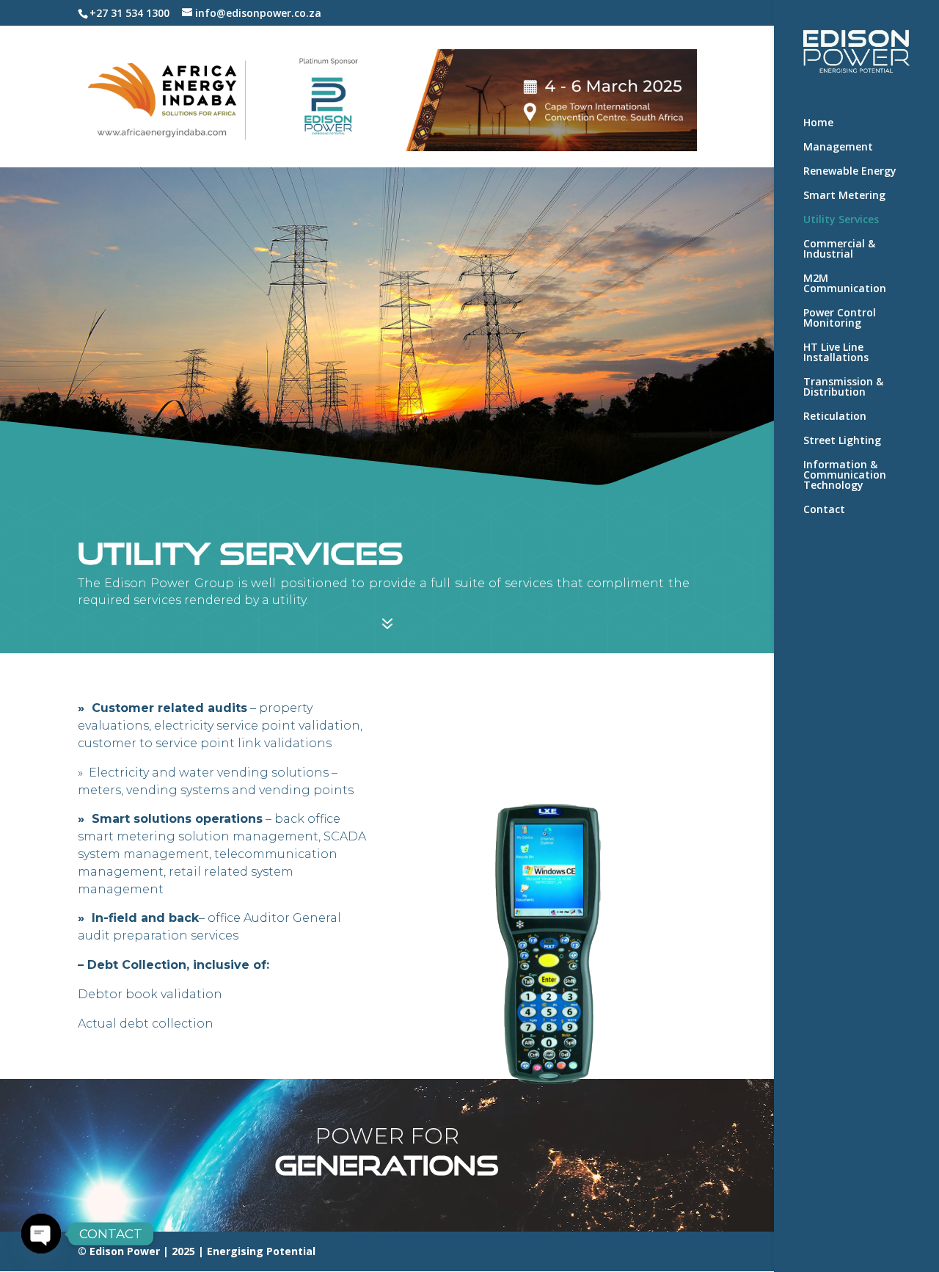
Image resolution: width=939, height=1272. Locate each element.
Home (818, 123)
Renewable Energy (849, 172)
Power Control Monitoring (839, 319)
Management (838, 147)
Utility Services (841, 220)
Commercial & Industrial (839, 250)
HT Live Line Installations (836, 353)
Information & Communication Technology (844, 475)
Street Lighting (842, 441)
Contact (824, 510)
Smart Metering (844, 196)
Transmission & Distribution (843, 388)
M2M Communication (844, 284)
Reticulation (834, 417)
